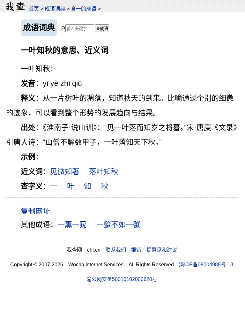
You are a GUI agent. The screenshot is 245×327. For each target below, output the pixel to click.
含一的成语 (83, 8)
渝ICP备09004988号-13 (206, 264)
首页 (34, 8)
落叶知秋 (103, 171)
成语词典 (55, 8)
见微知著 (64, 171)
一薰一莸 (72, 224)
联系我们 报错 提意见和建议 (141, 250)
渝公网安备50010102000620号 (121, 279)
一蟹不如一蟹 (118, 224)
